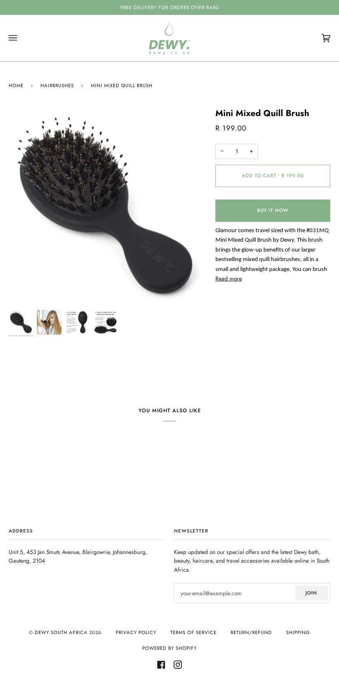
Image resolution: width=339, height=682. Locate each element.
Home (16, 85)
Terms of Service (193, 632)
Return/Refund (251, 632)
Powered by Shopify (169, 648)
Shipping (298, 632)
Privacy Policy (136, 632)
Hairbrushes (57, 85)
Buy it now (273, 210)
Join (311, 592)
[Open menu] (21, 38)
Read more (228, 278)
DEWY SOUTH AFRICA (61, 632)
